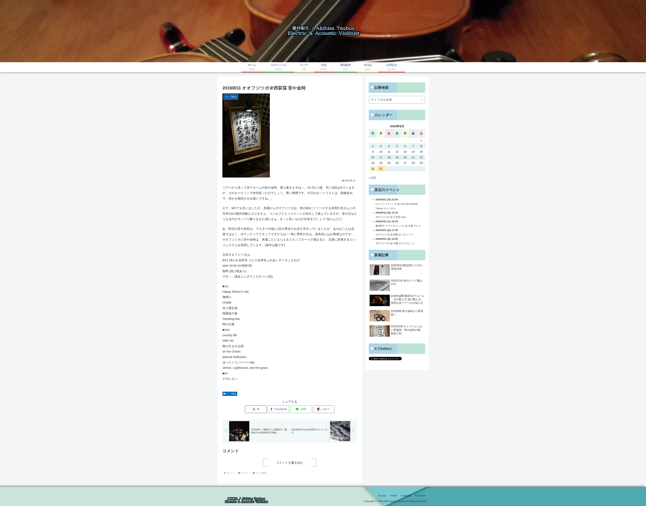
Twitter (393, 495)
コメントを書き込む (289, 462)
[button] (323, 409)
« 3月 (372, 177)
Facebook (420, 495)
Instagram (406, 495)
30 (372, 168)
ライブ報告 (231, 394)
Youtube (382, 495)
